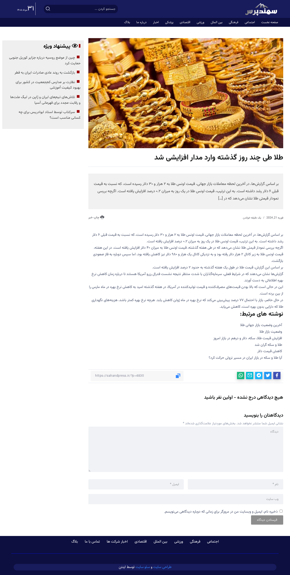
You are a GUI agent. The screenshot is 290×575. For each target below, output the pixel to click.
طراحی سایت (162, 567)
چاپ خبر (94, 217)
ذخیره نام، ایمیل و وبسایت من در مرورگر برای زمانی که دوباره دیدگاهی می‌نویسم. (221, 512)
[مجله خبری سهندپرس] (262, 9)
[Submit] (48, 9)
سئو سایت (142, 567)
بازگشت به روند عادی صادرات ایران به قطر (44, 72)
